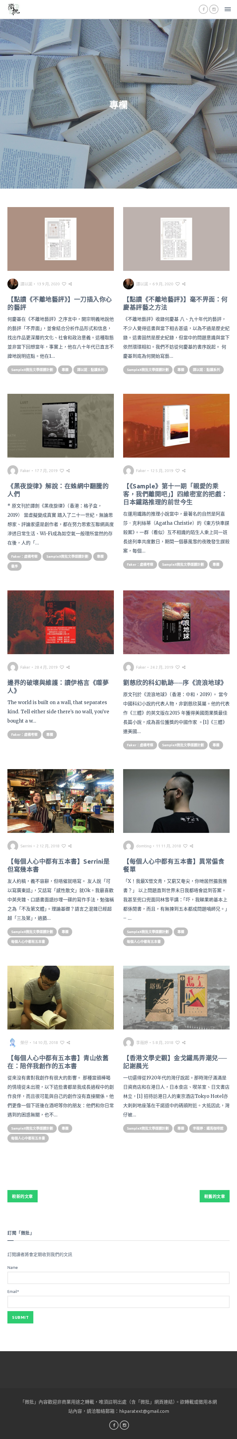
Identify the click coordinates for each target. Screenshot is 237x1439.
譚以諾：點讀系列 (90, 370)
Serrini (26, 846)
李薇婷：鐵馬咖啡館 (208, 1128)
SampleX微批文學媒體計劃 (32, 370)
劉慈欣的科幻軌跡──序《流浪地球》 (175, 682)
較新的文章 (22, 1196)
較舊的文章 (214, 1196)
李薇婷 (142, 1042)
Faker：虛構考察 (24, 556)
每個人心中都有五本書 (28, 942)
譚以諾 (26, 284)
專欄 (65, 370)
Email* (13, 1292)
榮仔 (24, 1042)
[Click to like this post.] (64, 284)
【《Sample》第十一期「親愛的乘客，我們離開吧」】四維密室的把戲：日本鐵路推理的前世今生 (175, 494)
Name (12, 1268)
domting (144, 846)
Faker (25, 470)
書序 (14, 566)
